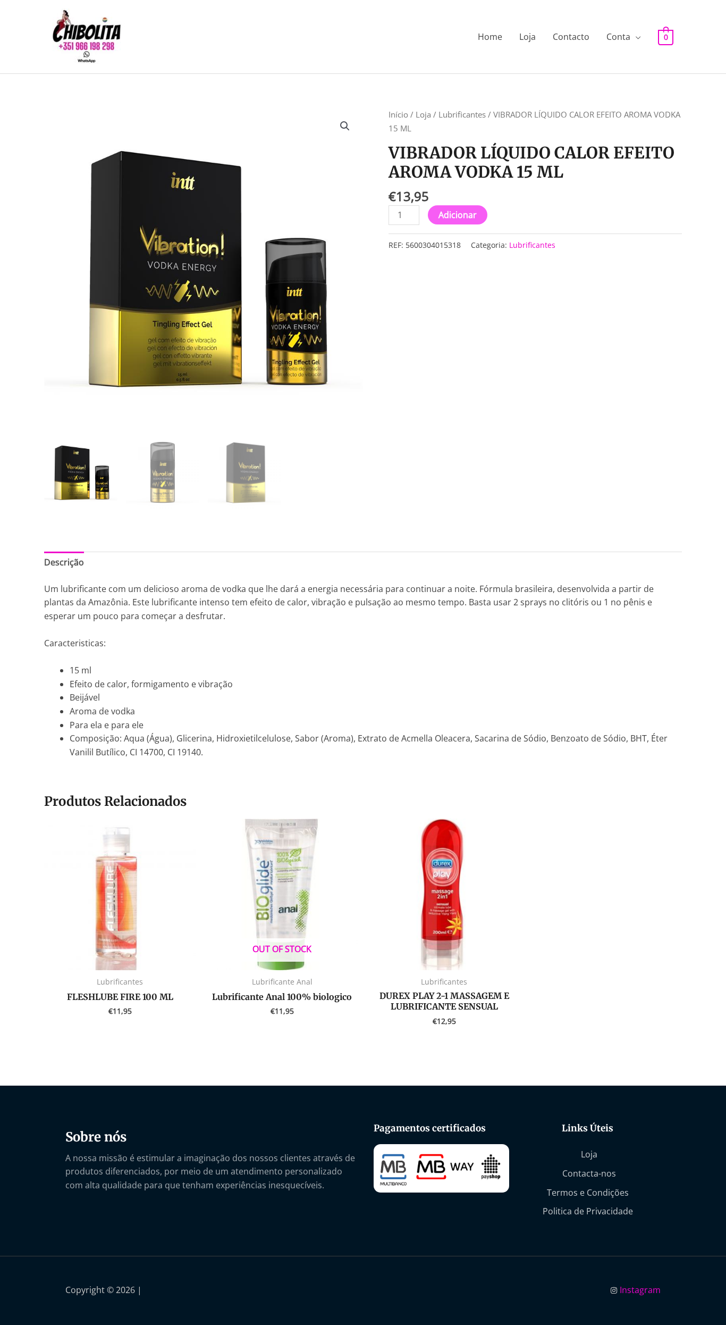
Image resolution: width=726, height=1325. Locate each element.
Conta (618, 37)
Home (490, 37)
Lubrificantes (462, 114)
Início (398, 114)
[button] (344, 126)
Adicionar (457, 215)
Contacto (571, 37)
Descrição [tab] (64, 562)
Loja (527, 37)
